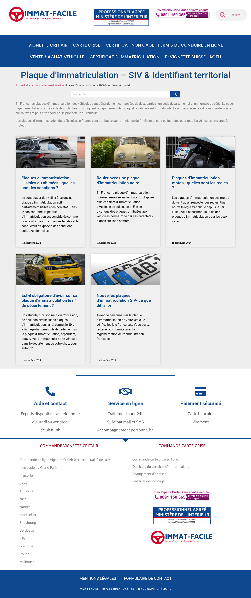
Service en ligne (125, 403)
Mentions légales (97, 578)
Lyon (23, 483)
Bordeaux (27, 531)
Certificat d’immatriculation (124, 57)
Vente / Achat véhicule (57, 57)
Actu (215, 57)
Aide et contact (50, 403)
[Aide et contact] (50, 391)
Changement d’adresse (149, 474)
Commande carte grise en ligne (155, 459)
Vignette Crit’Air (47, 45)
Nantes (25, 507)
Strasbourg (28, 523)
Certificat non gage (130, 45)
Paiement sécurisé (200, 403)
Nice (23, 499)
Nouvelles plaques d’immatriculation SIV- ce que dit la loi (124, 300)
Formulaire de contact (148, 578)
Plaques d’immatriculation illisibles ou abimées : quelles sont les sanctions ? (48, 183)
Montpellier (28, 515)
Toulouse (27, 491)
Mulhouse (27, 562)
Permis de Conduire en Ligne (190, 45)
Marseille (26, 476)
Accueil (20, 85)
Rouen (24, 554)
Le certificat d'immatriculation (45, 85)
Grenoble (26, 546)
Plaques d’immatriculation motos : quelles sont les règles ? (200, 183)
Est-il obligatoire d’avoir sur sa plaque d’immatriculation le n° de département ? (49, 300)
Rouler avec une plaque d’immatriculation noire (118, 180)
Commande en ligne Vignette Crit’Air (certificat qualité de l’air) (65, 460)
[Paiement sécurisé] (201, 391)
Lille (22, 538)
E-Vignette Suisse (185, 57)
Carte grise (86, 45)
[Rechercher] (175, 94)
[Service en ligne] (125, 391)
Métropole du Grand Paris (38, 468)
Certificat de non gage (148, 481)
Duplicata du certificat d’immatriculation (161, 467)
